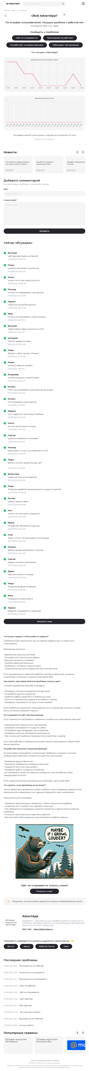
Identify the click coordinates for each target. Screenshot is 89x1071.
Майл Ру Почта (46, 946)
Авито (27, 946)
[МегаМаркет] (18, 1045)
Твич (66, 946)
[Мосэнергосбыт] (49, 1045)
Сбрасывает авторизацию (65, 45)
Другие (14, 10)
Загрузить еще (44, 621)
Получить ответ (44, 891)
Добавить (45, 231)
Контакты (55, 1060)
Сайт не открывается (27, 38)
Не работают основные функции (26, 45)
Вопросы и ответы (44, 1060)
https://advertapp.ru (43, 929)
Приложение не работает (60, 38)
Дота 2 (10, 946)
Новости (34, 1060)
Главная (7, 10)
